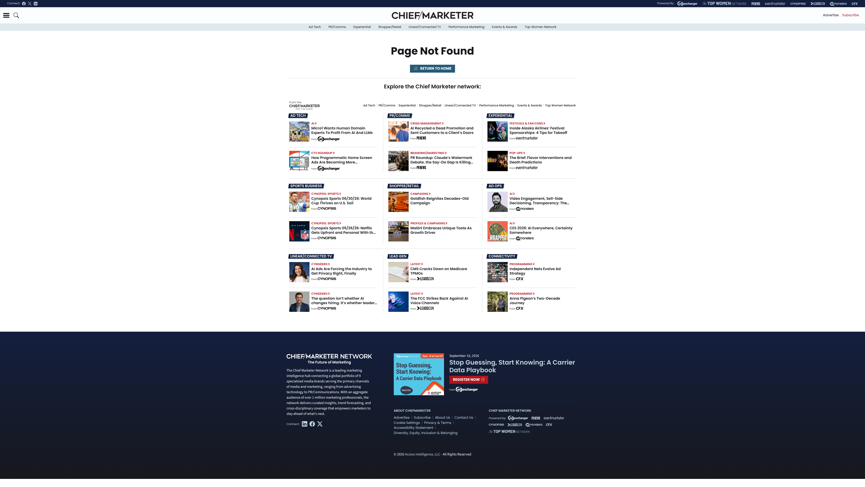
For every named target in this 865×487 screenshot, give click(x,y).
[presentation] (299, 131)
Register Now (467, 379)
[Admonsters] (525, 209)
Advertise (831, 15)
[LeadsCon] (817, 3)
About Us (442, 417)
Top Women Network (540, 27)
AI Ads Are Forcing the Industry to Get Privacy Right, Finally (341, 271)
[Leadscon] (425, 279)
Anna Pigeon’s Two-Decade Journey (535, 300)
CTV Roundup (321, 153)
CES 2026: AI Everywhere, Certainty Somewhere (541, 230)
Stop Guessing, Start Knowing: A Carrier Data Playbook (512, 366)
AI (312, 123)
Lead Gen (397, 256)
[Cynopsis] (798, 4)
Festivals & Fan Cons (526, 123)
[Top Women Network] (724, 3)
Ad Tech (315, 27)
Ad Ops (495, 186)
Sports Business (306, 186)
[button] (6, 15)
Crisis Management (425, 123)
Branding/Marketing (427, 153)
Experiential (362, 27)
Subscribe (850, 15)
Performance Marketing (466, 27)
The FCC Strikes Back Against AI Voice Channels (439, 300)
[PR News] (755, 3)
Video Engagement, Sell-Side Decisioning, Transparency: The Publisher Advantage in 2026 (538, 203)
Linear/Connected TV (425, 27)
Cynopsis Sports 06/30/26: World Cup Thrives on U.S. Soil (341, 200)
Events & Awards (504, 27)
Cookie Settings (407, 422)
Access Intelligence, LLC (422, 454)
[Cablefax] (855, 3)
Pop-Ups (516, 153)
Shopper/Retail (389, 27)
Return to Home (435, 68)
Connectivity (502, 256)
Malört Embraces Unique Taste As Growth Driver (441, 230)
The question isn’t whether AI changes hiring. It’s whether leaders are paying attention (344, 303)
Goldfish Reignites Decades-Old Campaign (439, 200)
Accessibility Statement (413, 427)
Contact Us (464, 417)
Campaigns (419, 193)
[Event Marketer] (775, 3)
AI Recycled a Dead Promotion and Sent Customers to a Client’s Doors (442, 130)
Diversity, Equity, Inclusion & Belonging (426, 433)
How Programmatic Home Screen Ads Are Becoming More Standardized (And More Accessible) (341, 164)
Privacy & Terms (437, 422)
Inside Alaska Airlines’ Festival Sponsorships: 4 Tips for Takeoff (538, 130)
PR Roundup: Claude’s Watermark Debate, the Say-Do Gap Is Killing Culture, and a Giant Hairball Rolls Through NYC (441, 164)
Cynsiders (319, 264)
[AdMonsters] (838, 4)
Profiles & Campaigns (427, 223)
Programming (521, 264)
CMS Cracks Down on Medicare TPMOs (438, 271)
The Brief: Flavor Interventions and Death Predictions (541, 160)
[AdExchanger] (687, 3)
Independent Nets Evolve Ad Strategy (535, 271)
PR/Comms (337, 27)
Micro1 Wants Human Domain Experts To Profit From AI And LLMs (342, 130)
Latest (415, 264)
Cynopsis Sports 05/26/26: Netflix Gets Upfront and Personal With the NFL (343, 232)
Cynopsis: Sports (325, 193)
